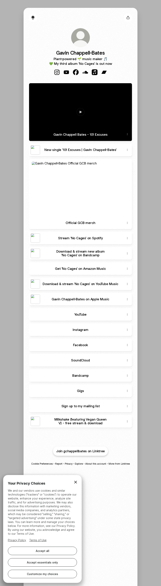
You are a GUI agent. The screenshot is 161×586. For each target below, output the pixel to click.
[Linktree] (33, 18)
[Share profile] (128, 18)
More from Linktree (119, 463)
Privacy (68, 463)
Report (58, 463)
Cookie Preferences (42, 463)
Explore (79, 463)
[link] (57, 72)
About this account (95, 463)
